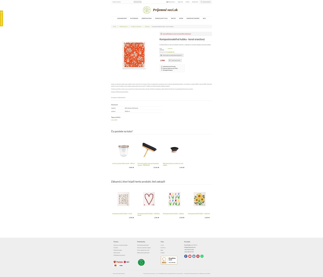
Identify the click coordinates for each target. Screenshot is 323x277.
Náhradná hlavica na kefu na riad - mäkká (173, 164)
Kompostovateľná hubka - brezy (122, 213)
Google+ (198, 256)
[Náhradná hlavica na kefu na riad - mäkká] (174, 149)
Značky (162, 252)
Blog (204, 18)
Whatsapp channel (202, 256)
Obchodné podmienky (143, 245)
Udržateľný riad (147, 18)
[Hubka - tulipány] (174, 199)
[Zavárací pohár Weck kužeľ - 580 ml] (124, 149)
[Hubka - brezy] (124, 199)
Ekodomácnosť (122, 18)
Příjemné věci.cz (171, 2)
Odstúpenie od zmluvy (119, 255)
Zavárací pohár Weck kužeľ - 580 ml (123, 163)
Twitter (193, 256)
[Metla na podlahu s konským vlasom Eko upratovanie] (149, 149)
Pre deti (173, 18)
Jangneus (170, 48)
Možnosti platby (118, 250)
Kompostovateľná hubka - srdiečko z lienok (149, 214)
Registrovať (180, 2)
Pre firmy (163, 247)
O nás (162, 245)
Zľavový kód (117, 252)
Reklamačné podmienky (143, 252)
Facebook (185, 256)
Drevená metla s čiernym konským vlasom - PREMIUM (148, 164)
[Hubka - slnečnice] (199, 199)
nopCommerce (121, 273)
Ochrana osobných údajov (144, 247)
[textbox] (123, 2)
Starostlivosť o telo (161, 18)
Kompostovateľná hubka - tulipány (173, 213)
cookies (156, 273)
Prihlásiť (187, 2)
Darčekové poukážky (193, 18)
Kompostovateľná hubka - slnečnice (199, 213)
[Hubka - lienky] (149, 199)
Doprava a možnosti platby (121, 245)
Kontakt (116, 247)
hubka (112, 120)
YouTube (189, 256)
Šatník (181, 18)
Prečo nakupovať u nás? (143, 250)
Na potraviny (134, 18)
